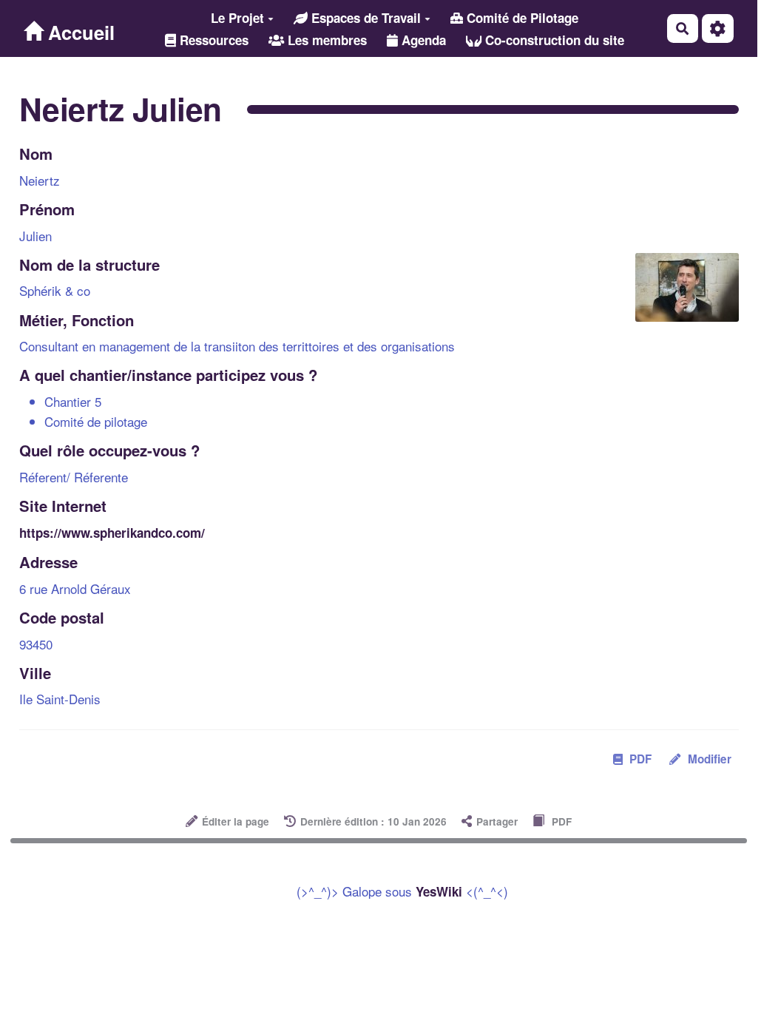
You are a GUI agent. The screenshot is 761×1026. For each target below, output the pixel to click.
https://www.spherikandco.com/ (112, 532)
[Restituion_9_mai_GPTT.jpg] (679, 295)
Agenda (422, 40)
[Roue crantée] (718, 28)
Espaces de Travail (364, 18)
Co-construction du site (552, 40)
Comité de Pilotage (520, 18)
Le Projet (237, 18)
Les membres (325, 40)
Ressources (212, 40)
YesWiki (439, 891)
